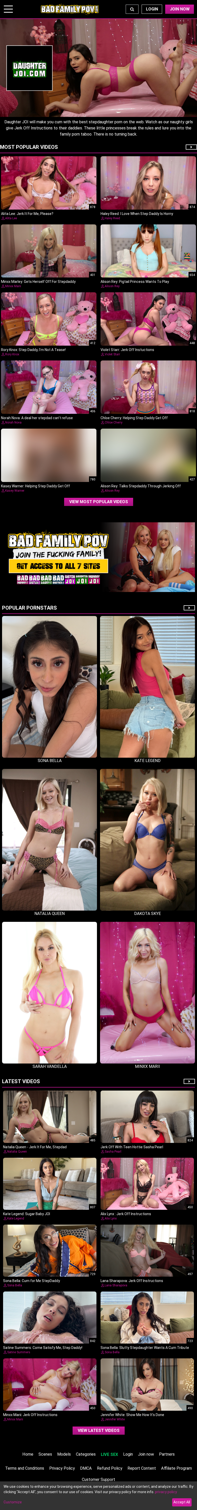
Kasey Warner (14, 490)
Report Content (141, 1468)
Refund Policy (109, 1468)
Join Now (180, 9)
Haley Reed (112, 218)
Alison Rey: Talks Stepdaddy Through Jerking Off (141, 486)
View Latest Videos (99, 1430)
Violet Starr (112, 354)
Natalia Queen (17, 1151)
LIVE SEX (109, 1454)
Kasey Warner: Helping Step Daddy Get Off (35, 486)
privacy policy (166, 1492)
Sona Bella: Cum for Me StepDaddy (31, 1281)
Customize (13, 1502)
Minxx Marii (13, 286)
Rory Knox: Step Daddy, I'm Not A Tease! (33, 350)
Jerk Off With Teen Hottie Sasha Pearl (132, 1147)
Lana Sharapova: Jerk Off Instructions (132, 1281)
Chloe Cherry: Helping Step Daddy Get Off (134, 418)
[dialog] (98, 1495)
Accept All (181, 1502)
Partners (167, 1454)
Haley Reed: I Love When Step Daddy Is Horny (137, 214)
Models (64, 1454)
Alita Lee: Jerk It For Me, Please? (27, 214)
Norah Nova (13, 422)
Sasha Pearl (113, 1151)
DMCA (86, 1468)
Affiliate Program (176, 1468)
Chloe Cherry (113, 422)
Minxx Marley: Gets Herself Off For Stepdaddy (38, 282)
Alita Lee (11, 218)
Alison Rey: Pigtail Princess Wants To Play (135, 282)
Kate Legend (15, 1218)
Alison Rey (112, 286)
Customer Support (98, 1479)
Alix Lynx (111, 1218)
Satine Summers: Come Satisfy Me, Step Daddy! (42, 1348)
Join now (146, 1454)
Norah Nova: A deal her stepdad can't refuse (37, 418)
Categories (86, 1454)
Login (152, 9)
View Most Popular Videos (98, 501)
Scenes (45, 1454)
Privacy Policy (62, 1468)
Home (27, 1454)
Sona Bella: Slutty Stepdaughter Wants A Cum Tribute (145, 1348)
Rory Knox (12, 354)
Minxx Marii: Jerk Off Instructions (30, 1415)
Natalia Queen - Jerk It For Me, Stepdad (35, 1147)
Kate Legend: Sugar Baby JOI (26, 1214)
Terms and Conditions (24, 1468)
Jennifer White (115, 1419)
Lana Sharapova (116, 1285)
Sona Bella (14, 1285)
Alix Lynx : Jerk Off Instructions (126, 1214)
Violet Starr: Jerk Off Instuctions (127, 350)
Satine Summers (18, 1352)
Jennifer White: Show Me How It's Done (132, 1415)
